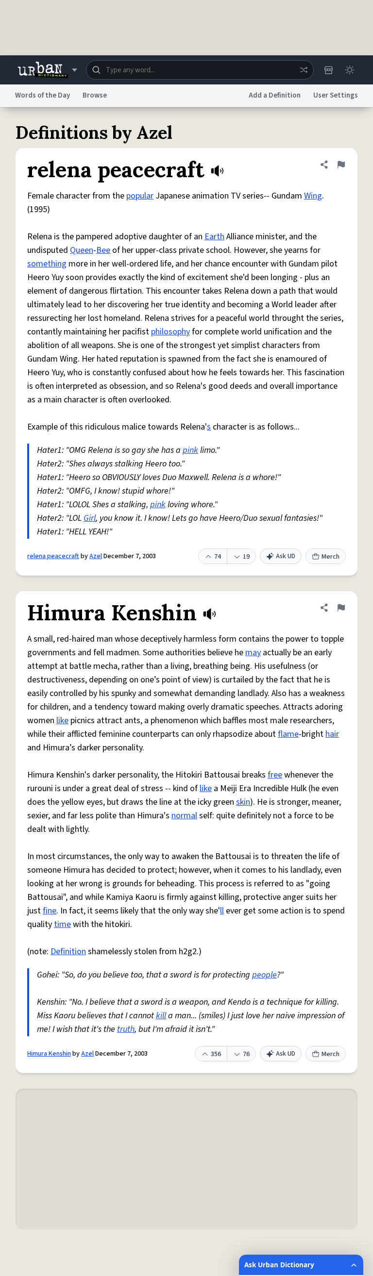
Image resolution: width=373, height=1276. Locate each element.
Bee (103, 250)
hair (332, 734)
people (264, 975)
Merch (330, 557)
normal (184, 816)
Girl (90, 518)
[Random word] (303, 70)
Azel (95, 556)
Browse (95, 95)
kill (161, 1016)
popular (139, 196)
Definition (68, 951)
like (62, 720)
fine (49, 911)
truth (126, 1029)
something (47, 264)
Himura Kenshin (49, 1054)
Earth (214, 237)
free (275, 775)
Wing (313, 196)
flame (288, 734)
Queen (81, 250)
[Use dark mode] (349, 70)
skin (243, 802)
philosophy (170, 332)
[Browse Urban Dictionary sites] (47, 70)
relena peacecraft (53, 556)
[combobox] (200, 70)
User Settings (335, 95)
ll (222, 911)
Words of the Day (42, 95)
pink (190, 450)
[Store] (328, 70)
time (62, 924)
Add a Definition (275, 95)
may (253, 652)
